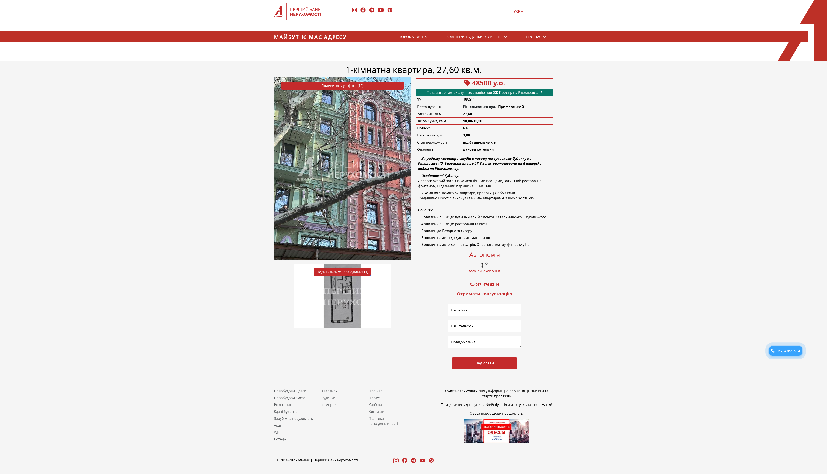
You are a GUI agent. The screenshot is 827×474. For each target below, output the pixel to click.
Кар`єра (375, 404)
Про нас (533, 36)
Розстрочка (284, 404)
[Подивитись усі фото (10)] (342, 168)
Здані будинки (286, 411)
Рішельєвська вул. (479, 106)
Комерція (329, 404)
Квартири (329, 391)
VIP (276, 432)
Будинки (328, 397)
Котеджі (280, 439)
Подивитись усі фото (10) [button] (342, 85)
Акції (278, 425)
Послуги (375, 397)
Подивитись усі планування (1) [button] (342, 272)
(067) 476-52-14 (486, 284)
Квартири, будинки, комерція (474, 36)
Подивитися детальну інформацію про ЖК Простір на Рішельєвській (485, 92)
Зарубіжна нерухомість (293, 418)
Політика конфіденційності (383, 421)
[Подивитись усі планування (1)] (342, 295)
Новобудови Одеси (290, 391)
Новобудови (411, 36)
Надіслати (484, 363)
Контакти (376, 411)
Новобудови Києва (290, 397)
